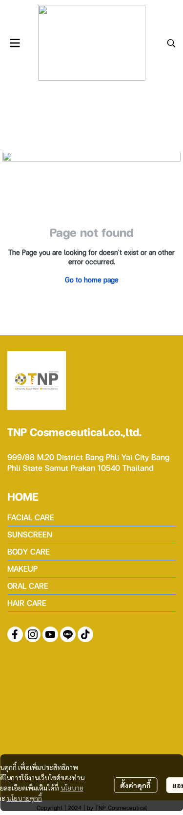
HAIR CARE (26, 602)
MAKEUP (22, 568)
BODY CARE (28, 551)
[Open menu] (14, 43)
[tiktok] (85, 634)
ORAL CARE (27, 585)
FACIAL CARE (30, 517)
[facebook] (15, 634)
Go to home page (92, 279)
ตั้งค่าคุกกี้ (135, 785)
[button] (171, 43)
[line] (68, 634)
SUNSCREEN (29, 534)
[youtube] (50, 634)
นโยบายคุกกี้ (24, 797)
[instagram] (33, 634)
